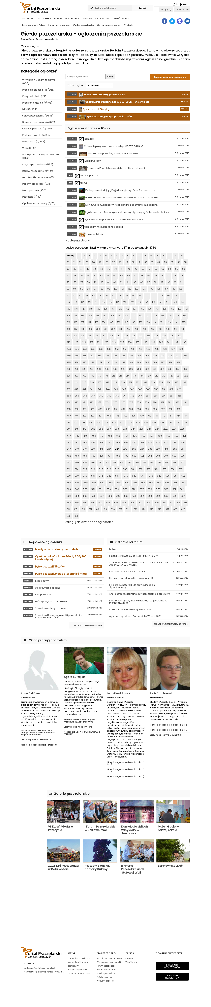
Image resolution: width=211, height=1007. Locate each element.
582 (182, 489)
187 (126, 322)
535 (164, 469)
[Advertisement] (32, 833)
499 (126, 455)
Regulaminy (73, 965)
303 (169, 369)
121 (140, 295)
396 (155, 409)
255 (157, 349)
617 (90, 509)
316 (142, 375)
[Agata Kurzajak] (84, 660)
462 (69, 442)
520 (167, 462)
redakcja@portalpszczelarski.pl (39, 968)
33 (152, 262)
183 (96, 322)
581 (174, 489)
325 (84, 382)
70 (155, 275)
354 (69, 395)
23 (87, 262)
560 (127, 482)
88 (155, 282)
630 (68, 516)
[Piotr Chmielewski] (170, 668)
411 (156, 415)
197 (75, 329)
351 (163, 389)
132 (96, 302)
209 (168, 329)
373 (99, 402)
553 (69, 482)
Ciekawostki (102, 18)
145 (68, 308)
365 (156, 395)
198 (83, 329)
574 (117, 489)
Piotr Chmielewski (162, 693)
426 (146, 422)
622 (128, 509)
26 (107, 262)
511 (100, 462)
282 (123, 362)
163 (75, 315)
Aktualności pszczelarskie (109, 958)
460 (176, 435)
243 (184, 342)
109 (180, 288)
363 (140, 395)
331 (130, 382)
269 (147, 355)
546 (134, 475)
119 (126, 295)
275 (69, 362)
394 (139, 409)
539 (77, 475)
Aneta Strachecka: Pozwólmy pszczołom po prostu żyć (148, 593)
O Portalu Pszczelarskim (79, 958)
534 (156, 469)
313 (120, 375)
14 (151, 255)
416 (68, 422)
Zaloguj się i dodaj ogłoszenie (170, 77)
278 (92, 362)
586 (93, 496)
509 (85, 462)
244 (69, 349)
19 (182, 255)
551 (175, 475)
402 (84, 415)
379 (147, 402)
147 (83, 308)
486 (142, 449)
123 (154, 295)
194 (176, 322)
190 (148, 322)
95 (81, 288)
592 (142, 496)
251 (124, 349)
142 (168, 302)
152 (120, 308)
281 (115, 362)
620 (113, 509)
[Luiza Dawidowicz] (127, 668)
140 (153, 302)
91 (175, 282)
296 (115, 369)
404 (100, 415)
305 (185, 369)
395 (147, 409)
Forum (58, 18)
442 (149, 429)
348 (140, 389)
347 (132, 389)
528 (109, 469)
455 (134, 435)
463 (77, 442)
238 (145, 342)
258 (181, 349)
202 (113, 329)
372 (91, 402)
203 (120, 329)
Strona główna (27, 39)
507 (69, 462)
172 (140, 315)
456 (143, 435)
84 (128, 282)
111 (74, 295)
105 (151, 288)
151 (113, 308)
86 (141, 282)
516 (137, 462)
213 (75, 335)
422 (114, 422)
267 (131, 355)
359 (109, 395)
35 (165, 262)
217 (104, 335)
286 (155, 362)
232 (98, 342)
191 (155, 322)
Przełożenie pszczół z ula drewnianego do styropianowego (148, 586)
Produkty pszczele (106, 980)
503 (158, 455)
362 (132, 395)
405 (109, 415)
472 (150, 442)
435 (93, 429)
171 (134, 315)
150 (106, 308)
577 (142, 489)
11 (133, 255)
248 (101, 349)
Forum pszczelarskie (107, 965)
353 (179, 389)
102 (129, 288)
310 (99, 375)
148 (91, 308)
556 (94, 482)
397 (163, 409)
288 (171, 362)
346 (124, 389)
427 (154, 422)
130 (82, 302)
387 (84, 409)
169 (119, 315)
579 (158, 489)
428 (162, 422)
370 (76, 402)
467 (110, 442)
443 (157, 429)
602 (100, 502)
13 (145, 255)
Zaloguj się (166, 9)
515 (129, 462)
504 (166, 455)
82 (114, 282)
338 (184, 382)
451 (101, 435)
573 (109, 489)
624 (143, 509)
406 (117, 415)
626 (159, 509)
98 (102, 288)
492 (69, 455)
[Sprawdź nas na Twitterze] (172, 21)
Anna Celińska (30, 693)
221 (133, 335)
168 (112, 315)
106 (158, 288)
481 (101, 449)
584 (77, 496)
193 (169, 322)
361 (124, 395)
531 (132, 469)
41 (81, 268)
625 (151, 509)
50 (143, 268)
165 (90, 315)
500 (134, 455)
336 (169, 382)
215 (89, 335)
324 (76, 382)
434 (85, 429)
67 (135, 275)
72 (168, 275)
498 (118, 455)
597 (183, 496)
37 (179, 262)
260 (77, 355)
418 (83, 422)
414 (178, 415)
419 (90, 422)
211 (182, 329)
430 (178, 422)
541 (93, 475)
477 (69, 449)
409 (142, 415)
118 (120, 295)
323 (68, 382)
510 (93, 462)
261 (84, 355)
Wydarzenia (72, 18)
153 (127, 308)
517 (144, 462)
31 (139, 262)
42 (87, 268)
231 (91, 342)
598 (69, 502)
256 (165, 349)
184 (104, 322)
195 (184, 322)
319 (163, 375)
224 (156, 335)
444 (165, 429)
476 (183, 442)
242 (176, 342)
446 (182, 429)
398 (171, 409)
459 (168, 435)
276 (77, 362)
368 (179, 395)
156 (150, 308)
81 (108, 282)
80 (102, 282)
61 (95, 275)
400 (69, 415)
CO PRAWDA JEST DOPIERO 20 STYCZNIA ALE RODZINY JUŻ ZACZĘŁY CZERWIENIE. (148, 563)
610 (164, 502)
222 (140, 335)
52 (156, 268)
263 (99, 355)
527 (101, 469)
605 (124, 502)
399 (178, 409)
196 (68, 329)
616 (83, 509)
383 (177, 402)
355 (77, 395)
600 (85, 502)
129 (75, 302)
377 (131, 402)
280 (108, 362)
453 (118, 435)
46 (115, 268)
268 (139, 355)
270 (155, 355)
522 (182, 462)
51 (149, 268)
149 (98, 308)
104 (144, 288)
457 (151, 435)
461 (184, 435)
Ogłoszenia (44, 18)
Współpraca (121, 18)
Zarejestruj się (181, 9)
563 (151, 482)
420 (98, 422)
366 (164, 395)
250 (117, 349)
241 (168, 342)
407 (125, 415)
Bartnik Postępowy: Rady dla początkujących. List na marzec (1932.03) (148, 601)
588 (110, 496)
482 (109, 449)
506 (183, 455)
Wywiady (128, 25)
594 (158, 496)
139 (146, 302)
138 (139, 302)
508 (77, 462)
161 (186, 308)
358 (101, 395)
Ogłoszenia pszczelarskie (47, 39)
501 (142, 455)
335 (161, 382)
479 (85, 449)
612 (178, 502)
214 (82, 335)
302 (162, 369)
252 (132, 349)
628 (175, 509)
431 (185, 422)
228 (68, 342)
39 (68, 268)
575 (125, 489)
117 (113, 295)
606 (132, 502)
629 (183, 509)
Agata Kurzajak (74, 677)
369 (68, 402)
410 (149, 415)
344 (108, 389)
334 (153, 382)
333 (145, 382)
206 (144, 329)
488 (158, 449)
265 (115, 355)
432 (68, 429)
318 (156, 375)
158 (165, 308)
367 (172, 395)
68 (142, 275)
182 (89, 322)
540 (85, 475)
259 (69, 355)
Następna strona (77, 240)
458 (160, 435)
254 (148, 349)
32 (146, 262)
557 (102, 482)
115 (100, 295)
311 (107, 375)
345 (116, 389)
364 (148, 395)
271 (162, 355)
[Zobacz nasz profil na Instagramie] (180, 21)
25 (100, 262)
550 (167, 475)
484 (125, 449)
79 (95, 282)
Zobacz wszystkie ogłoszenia (86, 625)
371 (84, 402)
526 (93, 469)
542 (101, 475)
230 (84, 342)
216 (96, 335)
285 (147, 362)
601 (92, 502)
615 (76, 509)
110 (68, 295)
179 (68, 322)
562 (143, 482)
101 (122, 288)
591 (134, 496)
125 (168, 295)
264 (107, 355)
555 (85, 482)
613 (185, 502)
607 (141, 502)
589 (118, 496)
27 (113, 262)
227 (179, 335)
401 (76, 415)
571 (93, 489)
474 (166, 442)
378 (139, 402)
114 (93, 295)
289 (178, 362)
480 (93, 449)
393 (131, 409)
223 (148, 335)
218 (111, 335)
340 (76, 389)
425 (138, 422)
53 (162, 268)
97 (95, 288)
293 (91, 369)
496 (101, 455)
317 (149, 375)
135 (117, 302)
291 (76, 369)
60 (88, 275)
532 (140, 469)
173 (147, 315)
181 (82, 322)
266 (123, 355)
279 (100, 362)
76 (75, 282)
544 (117, 475)
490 (175, 449)
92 (181, 282)
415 (186, 415)
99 (108, 288)
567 (184, 482)
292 (83, 369)
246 (85, 349)
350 (156, 389)
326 (92, 382)
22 (80, 262)
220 (126, 335)
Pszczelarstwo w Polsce (33, 25)
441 (141, 429)
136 (124, 302)
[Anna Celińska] (41, 668)
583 (69, 496)
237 (137, 342)
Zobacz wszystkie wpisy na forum (171, 624)
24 (93, 262)
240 (161, 342)
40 (74, 268)
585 (85, 496)
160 (179, 308)
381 (162, 402)
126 (175, 295)
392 (123, 409)
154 (135, 308)
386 (77, 409)
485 (134, 449)
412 (163, 415)
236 (130, 342)
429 (170, 422)
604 (116, 502)
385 (69, 409)
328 (107, 382)
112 (80, 295)
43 (94, 268)
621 (120, 509)
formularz (58, 971)
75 (68, 282)
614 (68, 509)
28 (120, 262)
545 (126, 475)
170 (126, 315)
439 (125, 429)
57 (68, 275)
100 (115, 288)
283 (131, 362)
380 (155, 402)
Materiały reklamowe (78, 962)
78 (88, 282)
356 (85, 395)
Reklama (129, 958)
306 (68, 375)
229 (76, 342)
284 (139, 362)
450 (94, 435)
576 (133, 489)
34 (158, 262)
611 (171, 502)
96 (88, 288)
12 (139, 255)
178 (184, 315)
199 (90, 329)
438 (117, 429)
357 (93, 395)
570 (85, 489)
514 (122, 462)
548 (151, 475)
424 (130, 422)
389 (100, 409)
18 (176, 255)
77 (81, 282)
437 (109, 429)
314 (127, 375)
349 (148, 389)
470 (134, 442)
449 (85, 435)
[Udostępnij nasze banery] (187, 21)
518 (152, 462)
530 (125, 469)
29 (126, 262)
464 (85, 442)
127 (183, 295)
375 (115, 402)
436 (101, 429)
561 (135, 482)
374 (107, 402)
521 (174, 462)
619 (105, 509)
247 (93, 349)
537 (181, 469)
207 (152, 329)
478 (77, 449)
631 (76, 516)
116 (107, 295)
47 (122, 268)
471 (142, 442)
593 (150, 496)
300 (147, 369)
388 (92, 409)
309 (92, 375)
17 (170, 255)
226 (172, 335)
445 (174, 429)
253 (140, 349)
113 (87, 295)
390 (108, 409)
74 (181, 275)
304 (177, 369)
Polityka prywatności (78, 969)
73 (175, 275)
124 (161, 295)
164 (82, 315)
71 (162, 275)
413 (171, 415)
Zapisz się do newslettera (172, 976)
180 (75, 322)
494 (85, 455)
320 (171, 375)
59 (82, 275)
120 (133, 295)
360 (117, 395)
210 (175, 329)
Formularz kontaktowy (79, 973)
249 (109, 349)
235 (122, 342)
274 (185, 355)
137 (132, 302)
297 (123, 369)
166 (97, 315)
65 (121, 275)
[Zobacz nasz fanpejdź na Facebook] (164, 21)
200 (98, 329)
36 (172, 262)
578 (150, 489)
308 (84, 375)
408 (133, 415)
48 (129, 268)
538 (69, 475)
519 (159, 462)
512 (107, 462)
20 (68, 262)
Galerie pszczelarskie (71, 793)
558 (111, 482)
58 (75, 275)
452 (110, 435)
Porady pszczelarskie (58, 25)
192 (161, 322)
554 (77, 482)
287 (163, 362)
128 (68, 302)
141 (161, 302)
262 (91, 355)
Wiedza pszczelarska (83, 25)
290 (68, 369)
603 (108, 502)
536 (173, 469)
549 (159, 475)
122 (147, 295)
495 (93, 455)
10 (128, 255)
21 (74, 262)
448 (77, 435)
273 (177, 355)
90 (168, 282)
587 (102, 496)
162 (68, 315)
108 (173, 288)
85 (134, 282)
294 (99, 369)
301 (154, 369)
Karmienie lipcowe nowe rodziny (148, 571)
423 (122, 422)
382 (170, 402)
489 (166, 449)
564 (159, 482)
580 (166, 489)
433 (76, 429)
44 (101, 268)
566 (176, 482)
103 (136, 288)
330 (123, 382)
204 (128, 329)
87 (148, 282)
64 (114, 275)
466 (101, 442)
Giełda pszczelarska (106, 969)
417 (76, 422)
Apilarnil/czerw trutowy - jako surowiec (148, 609)
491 (182, 449)
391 (115, 409)
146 (76, 308)
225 (164, 335)
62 (101, 275)
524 (77, 469)
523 (68, 469)
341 (84, 389)
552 (183, 475)
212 (68, 335)
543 (109, 475)
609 (157, 502)
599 (77, 502)
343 (99, 389)
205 (137, 329)
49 (136, 268)
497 (110, 455)
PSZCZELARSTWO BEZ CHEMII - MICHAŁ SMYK (148, 555)
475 (174, 442)
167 (105, 315)
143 (175, 302)
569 (77, 489)
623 (135, 509)
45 (108, 268)
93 (68, 288)
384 (185, 402)
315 (135, 375)
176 (170, 315)
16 (163, 255)
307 (76, 375)
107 (166, 288)
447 (69, 435)
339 (68, 389)
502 (150, 455)
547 (142, 475)
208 (160, 329)
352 (171, 389)
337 (176, 382)
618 (97, 509)
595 (166, 496)
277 (84, 362)
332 (137, 382)
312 (113, 375)
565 (167, 482)
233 (106, 342)
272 (170, 355)
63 (108, 275)
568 (69, 489)
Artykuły (27, 18)
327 (99, 382)
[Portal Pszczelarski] (52, 7)
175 (162, 315)
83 (121, 282)
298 (131, 369)
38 (185, 262)
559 (119, 482)
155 (142, 308)
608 (149, 502)
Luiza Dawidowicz (118, 693)
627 (167, 509)
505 (174, 455)
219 (118, 335)
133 (103, 302)
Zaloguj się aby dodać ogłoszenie (89, 522)
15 (157, 255)
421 (106, 422)
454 (126, 435)
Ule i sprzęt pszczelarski (108, 25)
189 (140, 322)
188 (133, 322)
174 (155, 315)
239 (153, 342)
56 (183, 268)
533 (148, 469)
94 (74, 288)
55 (176, 268)
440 (133, 429)
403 (92, 415)
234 (114, 342)
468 (118, 442)
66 (128, 275)
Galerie (87, 18)
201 (105, 329)
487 (150, 449)
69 (148, 275)
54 (169, 268)
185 (111, 322)
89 (162, 282)
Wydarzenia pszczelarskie (109, 962)
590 (126, 496)
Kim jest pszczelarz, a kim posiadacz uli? (148, 578)
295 (107, 369)
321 (178, 375)
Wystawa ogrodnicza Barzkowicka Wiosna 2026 (148, 616)
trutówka (148, 549)
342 (92, 389)
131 (89, 302)
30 (133, 262)
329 (115, 382)
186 (118, 322)
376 (123, 402)
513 (114, 462)
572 (101, 489)
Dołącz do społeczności (172, 966)
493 (77, 455)
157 (157, 308)
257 (173, 349)
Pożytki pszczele (105, 977)
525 (85, 469)
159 (172, 308)
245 (77, 349)
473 (158, 442)
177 (177, 315)
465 (93, 442)
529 (117, 469)
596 (175, 496)
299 (139, 369)
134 (110, 302)
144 (182, 302)
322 (186, 375)
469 (126, 442)
